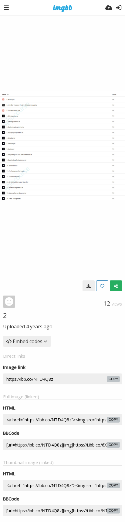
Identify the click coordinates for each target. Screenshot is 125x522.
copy (113, 379)
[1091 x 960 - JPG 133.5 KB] (89, 285)
